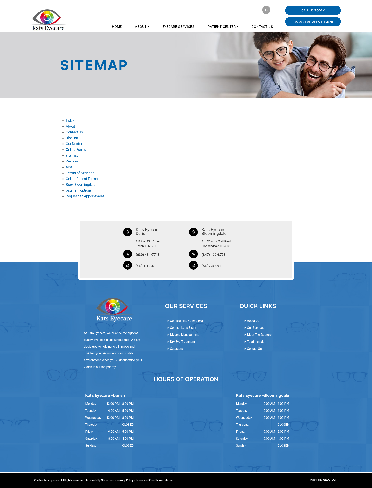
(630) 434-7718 (148, 255)
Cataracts (176, 349)
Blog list (72, 138)
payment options (79, 190)
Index (70, 120)
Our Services (255, 328)
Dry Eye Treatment (182, 342)
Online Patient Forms (82, 179)
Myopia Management (184, 335)
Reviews (72, 161)
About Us (253, 321)
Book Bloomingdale (80, 184)
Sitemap (169, 480)
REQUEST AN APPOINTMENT (313, 21)
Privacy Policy (125, 480)
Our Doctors (75, 144)
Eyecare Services (178, 27)
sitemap (72, 155)
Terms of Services (80, 173)
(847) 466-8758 (214, 255)
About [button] (141, 27)
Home (117, 27)
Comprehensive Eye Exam (187, 321)
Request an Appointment (85, 196)
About (70, 126)
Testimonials (255, 342)
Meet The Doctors (259, 335)
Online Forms (76, 150)
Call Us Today (313, 10)
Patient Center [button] (222, 27)
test (69, 167)
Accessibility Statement (100, 480)
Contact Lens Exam (183, 328)
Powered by (315, 479)
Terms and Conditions (148, 480)
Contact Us (262, 27)
